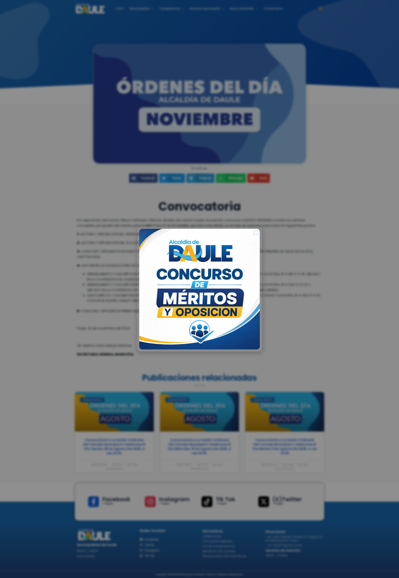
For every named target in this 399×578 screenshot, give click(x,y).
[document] (199, 289)
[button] (256, 232)
